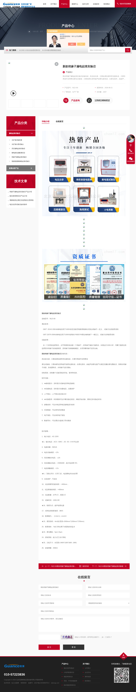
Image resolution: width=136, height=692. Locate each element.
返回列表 (85, 566)
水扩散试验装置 (17, 140)
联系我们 (107, 4)
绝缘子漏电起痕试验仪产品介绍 (21, 192)
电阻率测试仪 (68, 676)
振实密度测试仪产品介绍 (18, 196)
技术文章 (85, 4)
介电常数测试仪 (69, 672)
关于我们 (53, 4)
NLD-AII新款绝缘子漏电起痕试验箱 (110, 566)
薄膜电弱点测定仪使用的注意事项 (21, 200)
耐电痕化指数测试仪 (18, 153)
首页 (44, 4)
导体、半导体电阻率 (70, 681)
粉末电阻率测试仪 (70, 685)
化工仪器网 (15, 683)
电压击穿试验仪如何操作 (18, 204)
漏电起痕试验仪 (14, 133)
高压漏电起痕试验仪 (18, 148)
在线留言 (96, 4)
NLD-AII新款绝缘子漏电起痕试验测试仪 (65, 566)
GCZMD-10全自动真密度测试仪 (29, 50)
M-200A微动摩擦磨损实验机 (51, 50)
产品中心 (64, 4)
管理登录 (24, 683)
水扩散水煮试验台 (18, 144)
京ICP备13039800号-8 (41, 683)
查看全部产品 (14, 168)
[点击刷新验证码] (67, 637)
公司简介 (88, 668)
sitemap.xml (55, 683)
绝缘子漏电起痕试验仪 (19, 157)
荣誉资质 (88, 676)
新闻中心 (75, 4)
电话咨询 (131, 153)
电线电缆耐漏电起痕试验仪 (21, 161)
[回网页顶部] (131, 145)
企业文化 (88, 672)
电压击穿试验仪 (69, 668)
